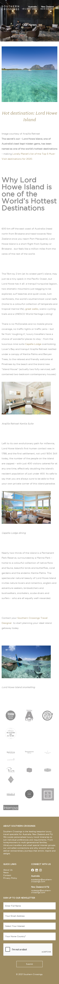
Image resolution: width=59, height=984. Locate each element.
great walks (31, 309)
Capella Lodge (33, 344)
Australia (32, 7)
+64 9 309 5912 (47, 9)
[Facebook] (32, 870)
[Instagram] (40, 870)
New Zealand (47, 7)
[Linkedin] (36, 870)
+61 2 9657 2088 (29, 9)
